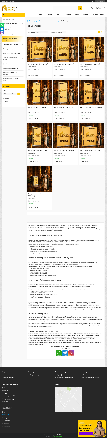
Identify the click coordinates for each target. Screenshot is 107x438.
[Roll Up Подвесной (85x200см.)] (39, 135)
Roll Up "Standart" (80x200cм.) (37, 107)
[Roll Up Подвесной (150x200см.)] (91, 135)
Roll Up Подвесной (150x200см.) (90, 150)
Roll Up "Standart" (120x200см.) (90, 64)
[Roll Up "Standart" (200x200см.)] (39, 49)
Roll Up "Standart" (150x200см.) (64, 64)
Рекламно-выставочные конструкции (49, 21)
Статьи (77, 14)
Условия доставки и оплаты (11, 375)
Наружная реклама (8, 19)
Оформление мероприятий (10, 68)
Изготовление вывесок (89, 375)
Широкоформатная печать (10, 23)
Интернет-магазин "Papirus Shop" (10, 79)
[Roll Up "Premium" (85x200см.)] (65, 92)
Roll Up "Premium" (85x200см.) (63, 107)
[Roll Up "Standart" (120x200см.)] (91, 49)
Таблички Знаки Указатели (10, 44)
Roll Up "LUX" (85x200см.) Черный (91, 107)
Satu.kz (61, 434)
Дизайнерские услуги (9, 63)
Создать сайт (5, 1)
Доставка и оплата (98, 14)
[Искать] (80, 8)
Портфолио (50, 14)
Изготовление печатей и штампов (10, 73)
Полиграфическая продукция (11, 53)
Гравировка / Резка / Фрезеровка (9, 28)
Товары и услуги (33, 21)
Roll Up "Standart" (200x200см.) (38, 64)
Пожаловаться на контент (57, 436)
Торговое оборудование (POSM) (10, 58)
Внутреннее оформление (10, 34)
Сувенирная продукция (9, 49)
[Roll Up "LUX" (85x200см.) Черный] (91, 92)
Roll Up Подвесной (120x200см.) (64, 150)
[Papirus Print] (8, 8)
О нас (40, 14)
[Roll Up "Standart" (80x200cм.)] (39, 92)
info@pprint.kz (5, 414)
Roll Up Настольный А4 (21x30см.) (35, 195)
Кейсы (59, 14)
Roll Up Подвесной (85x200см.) (38, 150)
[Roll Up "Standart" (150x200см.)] (65, 49)
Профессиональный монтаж (91, 377)
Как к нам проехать (8, 377)
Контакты (86, 14)
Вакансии (68, 14)
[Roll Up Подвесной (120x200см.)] (65, 135)
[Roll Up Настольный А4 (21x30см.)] (39, 179)
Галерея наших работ (36, 375)
